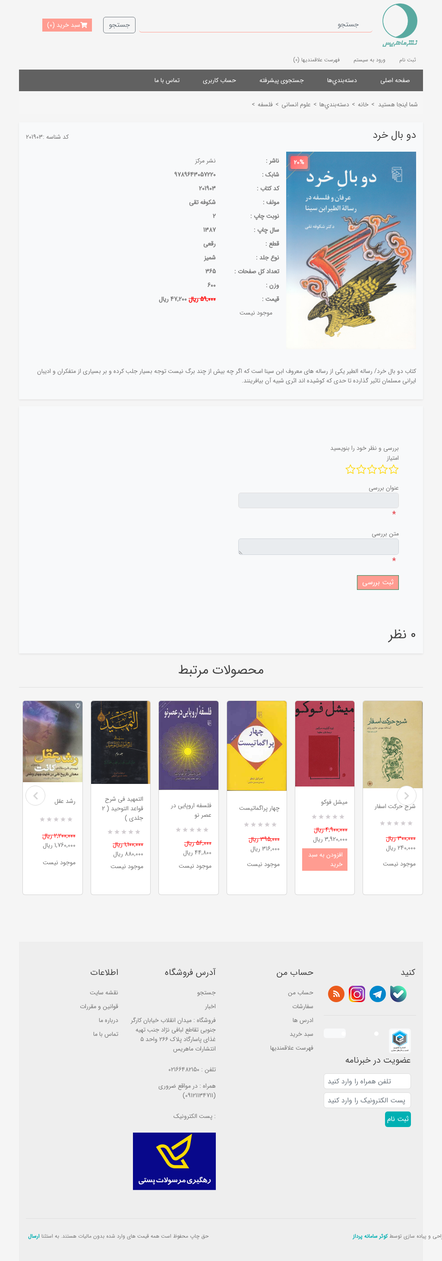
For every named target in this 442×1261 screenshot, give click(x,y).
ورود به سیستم (369, 60)
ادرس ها (303, 1020)
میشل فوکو (334, 802)
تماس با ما (167, 80)
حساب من (300, 992)
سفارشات (302, 1006)
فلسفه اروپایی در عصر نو (191, 810)
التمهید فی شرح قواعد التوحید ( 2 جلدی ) (122, 808)
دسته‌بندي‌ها (342, 80)
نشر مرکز (205, 161)
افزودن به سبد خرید (325, 859)
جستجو (119, 24)
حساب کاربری (219, 80)
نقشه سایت (104, 992)
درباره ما (108, 1020)
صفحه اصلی (395, 80)
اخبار (210, 1006)
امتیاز (393, 458)
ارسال (34, 1236)
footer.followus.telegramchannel (377, 994)
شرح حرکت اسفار (395, 806)
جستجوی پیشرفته (281, 80)
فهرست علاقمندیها (291, 1048)
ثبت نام (407, 60)
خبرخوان (336, 994)
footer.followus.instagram (357, 994)
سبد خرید (301, 1034)
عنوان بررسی (384, 488)
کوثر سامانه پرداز (370, 1236)
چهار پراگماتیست (259, 808)
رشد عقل (65, 801)
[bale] (398, 994)
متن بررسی (385, 533)
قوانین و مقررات (99, 1006)
